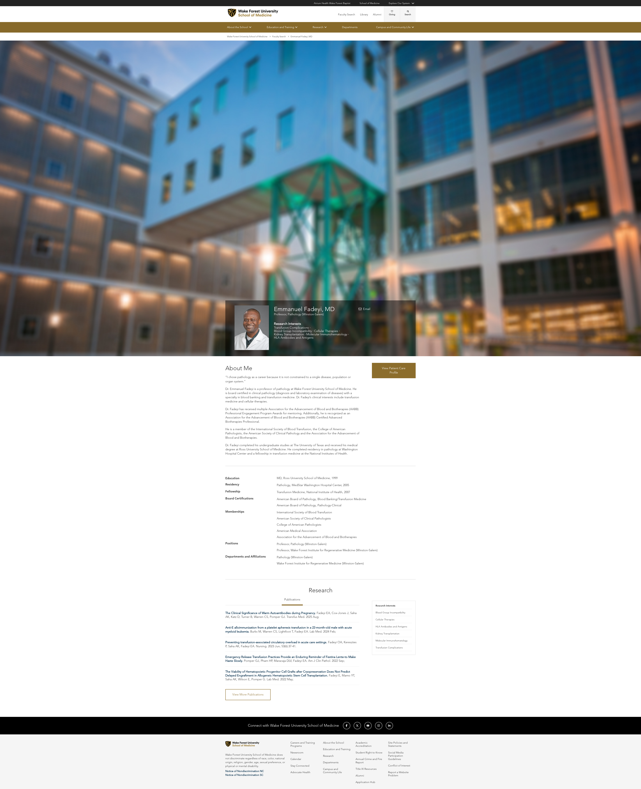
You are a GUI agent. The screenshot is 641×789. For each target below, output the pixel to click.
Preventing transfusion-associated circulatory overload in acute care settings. (276, 642)
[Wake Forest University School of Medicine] (253, 13)
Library (364, 14)
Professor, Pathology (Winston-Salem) (299, 314)
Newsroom (296, 752)
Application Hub (365, 782)
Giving (392, 14)
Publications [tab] (292, 599)
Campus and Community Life (393, 27)
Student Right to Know (369, 752)
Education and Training (280, 27)
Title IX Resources (366, 768)
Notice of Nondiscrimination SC (244, 774)
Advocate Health (300, 772)
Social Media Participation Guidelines (395, 756)
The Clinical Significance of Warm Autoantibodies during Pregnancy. (270, 613)
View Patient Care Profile (393, 371)
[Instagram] (378, 725)
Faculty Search (346, 14)
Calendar (295, 759)
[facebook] (346, 725)
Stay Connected (299, 765)
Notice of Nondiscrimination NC (244, 771)
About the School (237, 27)
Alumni (377, 14)
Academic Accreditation (364, 744)
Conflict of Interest (399, 765)
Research (318, 27)
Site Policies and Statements (398, 744)
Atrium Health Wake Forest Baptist (332, 3)
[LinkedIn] (389, 725)
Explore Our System (399, 3)
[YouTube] (368, 725)
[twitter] (357, 725)
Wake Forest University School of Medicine (247, 36)
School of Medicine (370, 3)
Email (366, 309)
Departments (350, 27)
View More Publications (248, 694)
